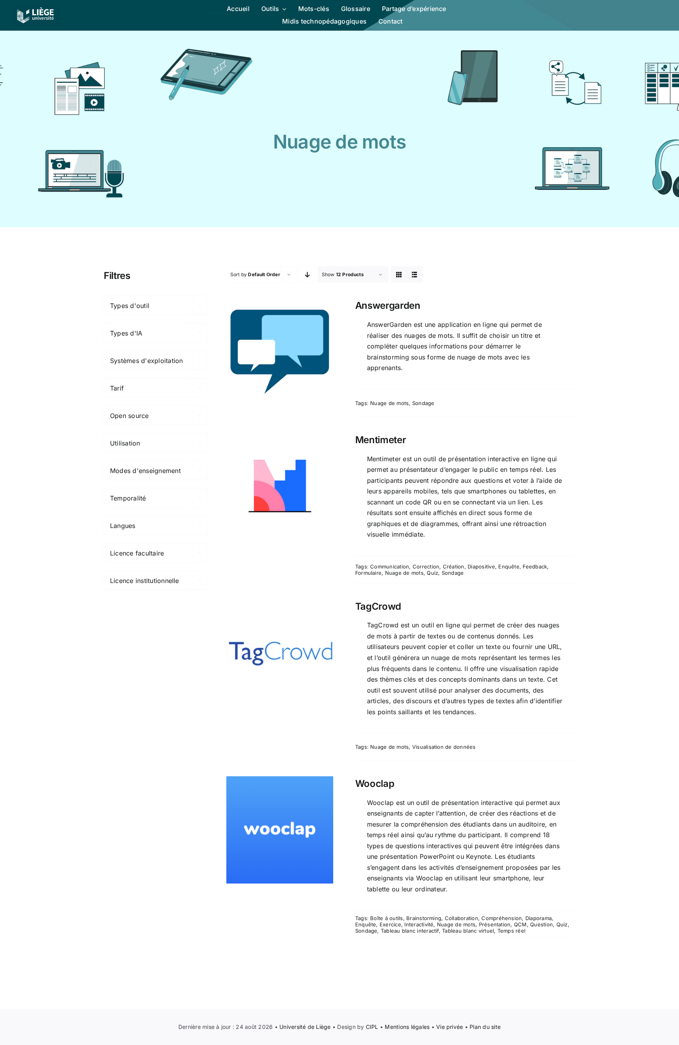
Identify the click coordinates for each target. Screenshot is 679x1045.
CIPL (372, 1026)
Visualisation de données (444, 747)
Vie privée (449, 1026)
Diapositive (481, 566)
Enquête (508, 566)
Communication (389, 566)
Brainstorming (423, 918)
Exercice (390, 924)
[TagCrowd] (279, 652)
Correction (426, 566)
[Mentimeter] (279, 486)
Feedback (535, 566)
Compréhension (501, 918)
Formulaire (368, 573)
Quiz (432, 573)
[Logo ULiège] (35, 7)
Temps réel (511, 931)
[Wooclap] (279, 829)
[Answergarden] (279, 351)
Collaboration (461, 918)
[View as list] (414, 274)
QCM (520, 924)
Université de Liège (305, 1026)
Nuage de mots (389, 403)
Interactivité (418, 924)
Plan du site (485, 1026)
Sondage (423, 403)
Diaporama (538, 918)
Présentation (495, 924)
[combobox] (155, 305)
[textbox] (155, 305)
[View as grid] (399, 274)
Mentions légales (407, 1026)
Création (453, 566)
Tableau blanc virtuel (468, 931)
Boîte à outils (386, 918)
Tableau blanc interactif (410, 931)
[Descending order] (307, 274)
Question (541, 924)
